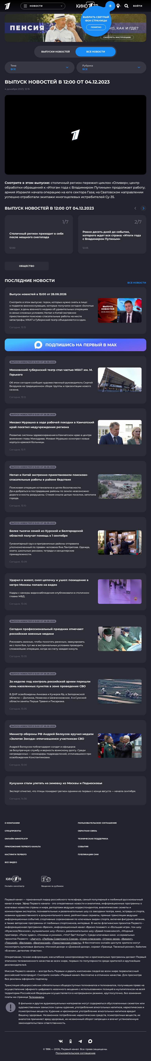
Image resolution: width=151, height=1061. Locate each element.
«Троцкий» (11, 942)
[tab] (55, 51)
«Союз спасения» (90, 938)
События (83, 846)
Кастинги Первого (16, 854)
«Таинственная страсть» (66, 942)
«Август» (35, 938)
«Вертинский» (42, 942)
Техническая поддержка (93, 838)
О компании (12, 823)
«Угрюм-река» (111, 938)
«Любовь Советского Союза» (60, 938)
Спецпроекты (13, 831)
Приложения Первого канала (23, 846)
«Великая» (25, 942)
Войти (137, 6)
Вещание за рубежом (52, 886)
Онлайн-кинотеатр (16, 838)
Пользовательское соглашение (97, 823)
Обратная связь (87, 831)
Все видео (11, 862)
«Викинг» (127, 938)
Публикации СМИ (88, 854)
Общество (26, 265)
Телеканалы (36, 997)
